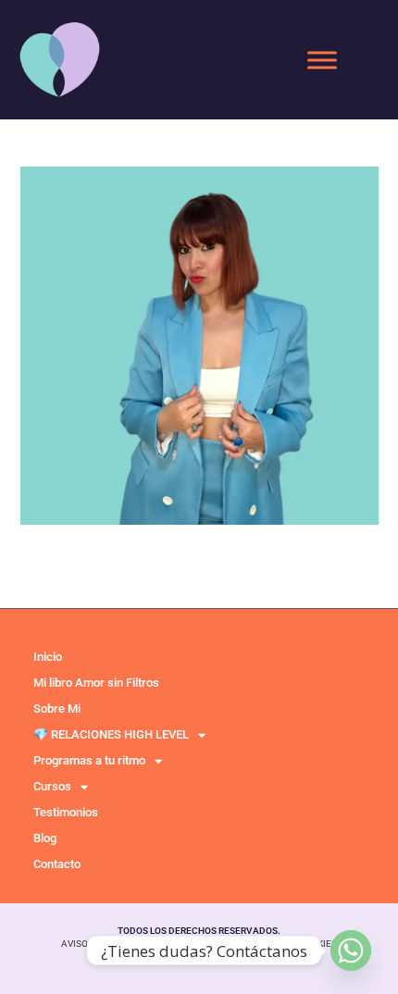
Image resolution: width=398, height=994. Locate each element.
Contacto (57, 864)
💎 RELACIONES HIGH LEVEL (111, 734)
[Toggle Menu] (322, 60)
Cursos (52, 786)
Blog (44, 838)
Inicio (47, 657)
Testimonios (65, 812)
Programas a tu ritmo (89, 760)
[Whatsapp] (350, 950)
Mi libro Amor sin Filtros (96, 683)
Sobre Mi (57, 708)
